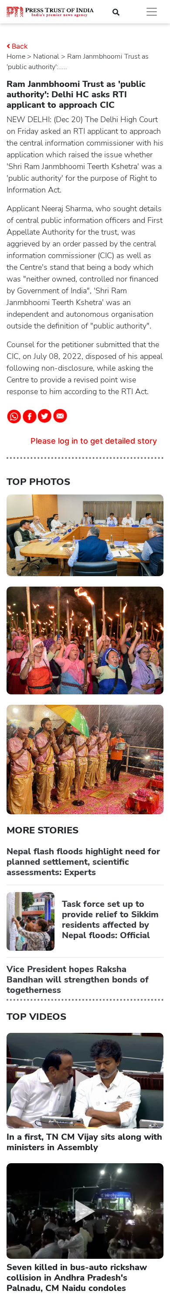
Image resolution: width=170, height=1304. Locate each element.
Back (20, 46)
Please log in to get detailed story (94, 440)
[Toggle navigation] (151, 11)
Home (16, 56)
